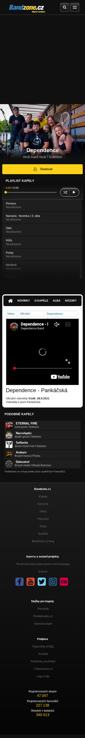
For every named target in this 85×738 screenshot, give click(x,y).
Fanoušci (43, 518)
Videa (11, 313)
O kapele (41, 300)
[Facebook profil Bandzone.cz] (19, 582)
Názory (71, 300)
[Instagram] (53, 582)
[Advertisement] (42, 59)
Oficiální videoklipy (26, 314)
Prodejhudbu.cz (43, 616)
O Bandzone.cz (43, 668)
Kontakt (43, 654)
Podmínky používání (43, 661)
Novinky (23, 300)
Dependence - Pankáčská (55, 314)
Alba (57, 300)
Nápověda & (43, 646)
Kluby (43, 526)
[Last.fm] (64, 582)
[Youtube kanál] (31, 582)
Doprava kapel (43, 623)
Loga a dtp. (43, 676)
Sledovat (46, 169)
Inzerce (43, 571)
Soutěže (43, 533)
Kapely (43, 496)
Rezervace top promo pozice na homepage (43, 564)
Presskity (43, 608)
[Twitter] (42, 582)
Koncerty (43, 504)
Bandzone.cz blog (43, 541)
